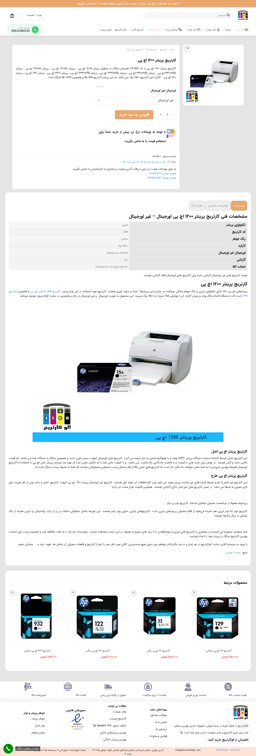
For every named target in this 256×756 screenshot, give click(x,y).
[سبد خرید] (12, 16)
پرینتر (228, 30)
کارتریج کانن (138, 30)
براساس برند (171, 30)
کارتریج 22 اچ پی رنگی (158, 651)
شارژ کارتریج (120, 30)
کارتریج (240, 30)
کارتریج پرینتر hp (135, 49)
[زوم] (239, 101)
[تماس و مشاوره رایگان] (8, 748)
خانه (172, 49)
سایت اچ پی (232, 552)
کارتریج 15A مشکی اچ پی (45, 291)
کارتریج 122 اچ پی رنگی (98, 651)
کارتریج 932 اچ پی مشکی (37, 651)
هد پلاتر (192, 30)
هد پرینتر (211, 30)
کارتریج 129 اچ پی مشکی (218, 651)
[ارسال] (228, 15)
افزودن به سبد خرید (134, 114)
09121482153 (221, 750)
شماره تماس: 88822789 (162, 173)
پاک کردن (99, 86)
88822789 (235, 750)
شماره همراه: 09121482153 (161, 178)
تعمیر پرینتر (106, 30)
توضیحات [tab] (239, 205)
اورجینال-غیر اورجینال (163, 90)
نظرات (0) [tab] (197, 205)
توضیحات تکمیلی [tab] (218, 205)
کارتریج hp (154, 30)
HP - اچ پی (165, 162)
